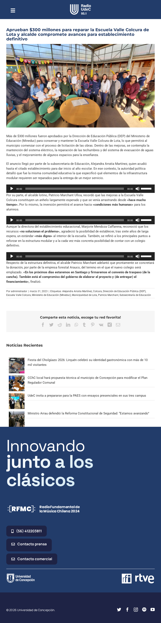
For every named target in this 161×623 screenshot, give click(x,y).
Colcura (97, 291)
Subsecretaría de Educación (135, 295)
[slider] (147, 188)
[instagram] (136, 610)
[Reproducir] (12, 189)
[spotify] (144, 610)
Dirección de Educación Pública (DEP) (124, 291)
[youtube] (153, 610)
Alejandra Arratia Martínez (77, 291)
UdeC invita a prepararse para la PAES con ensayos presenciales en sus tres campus (87, 395)
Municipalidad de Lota (84, 295)
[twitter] (119, 610)
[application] (80, 188)
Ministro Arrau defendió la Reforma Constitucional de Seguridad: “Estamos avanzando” (88, 413)
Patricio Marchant (108, 295)
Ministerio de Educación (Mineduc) (51, 295)
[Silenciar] (137, 189)
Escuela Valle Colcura (18, 295)
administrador (19, 291)
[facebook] (127, 610)
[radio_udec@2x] (80, 6)
